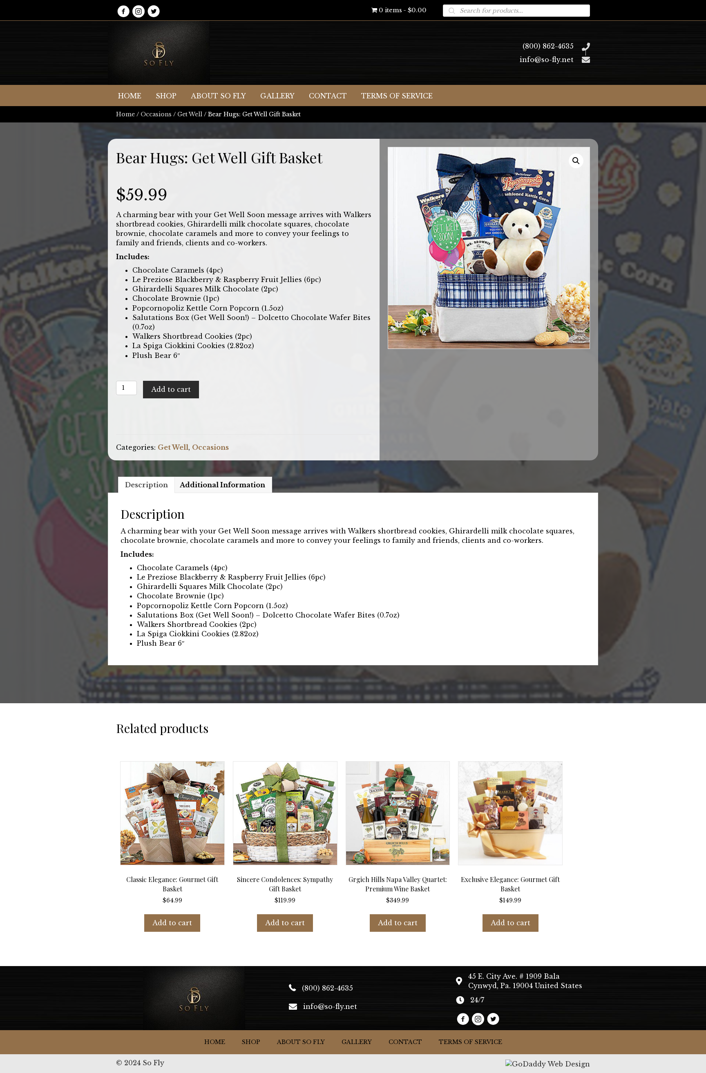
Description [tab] (146, 485)
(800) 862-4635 (548, 46)
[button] (123, 11)
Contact (405, 1042)
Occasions (156, 114)
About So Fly (301, 1042)
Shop (251, 1042)
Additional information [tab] (222, 485)
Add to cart (171, 389)
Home (125, 114)
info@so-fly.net (547, 60)
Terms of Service (470, 1042)
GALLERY (357, 1042)
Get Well (189, 114)
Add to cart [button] (172, 923)
